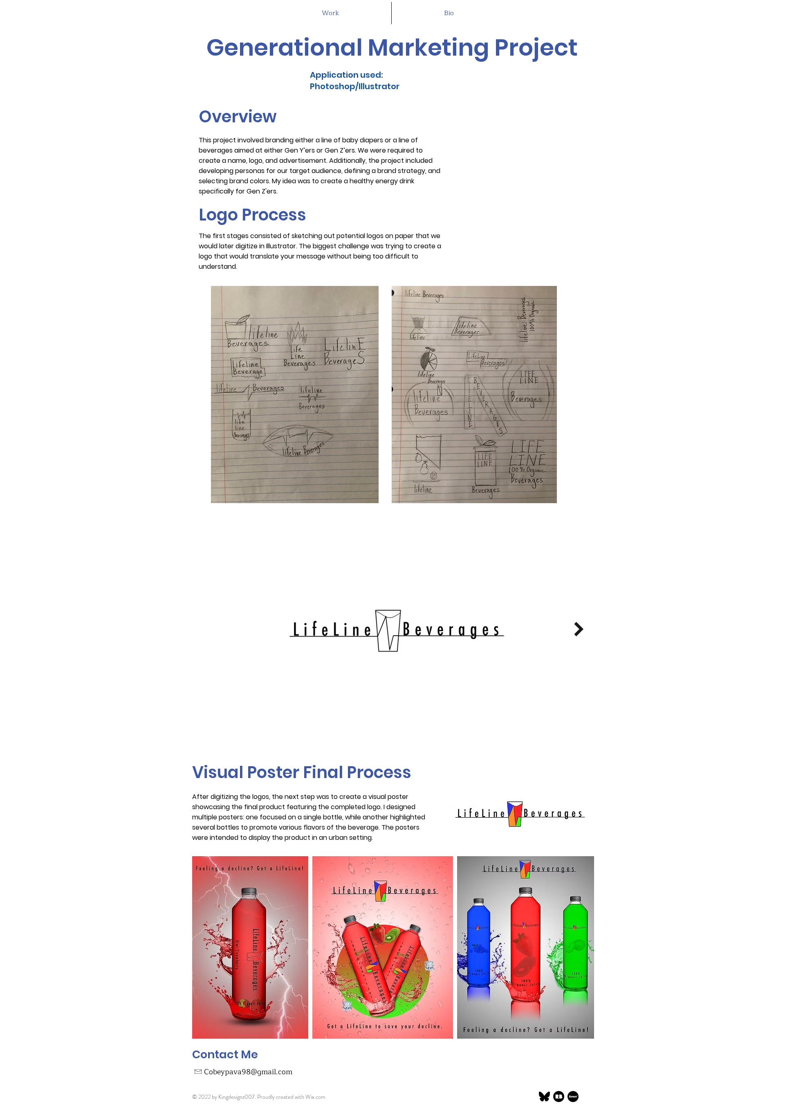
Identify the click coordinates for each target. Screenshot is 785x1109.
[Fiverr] (573, 1096)
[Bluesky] (544, 1096)
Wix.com (315, 1097)
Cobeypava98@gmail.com (248, 1072)
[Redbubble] (558, 1096)
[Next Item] (578, 629)
